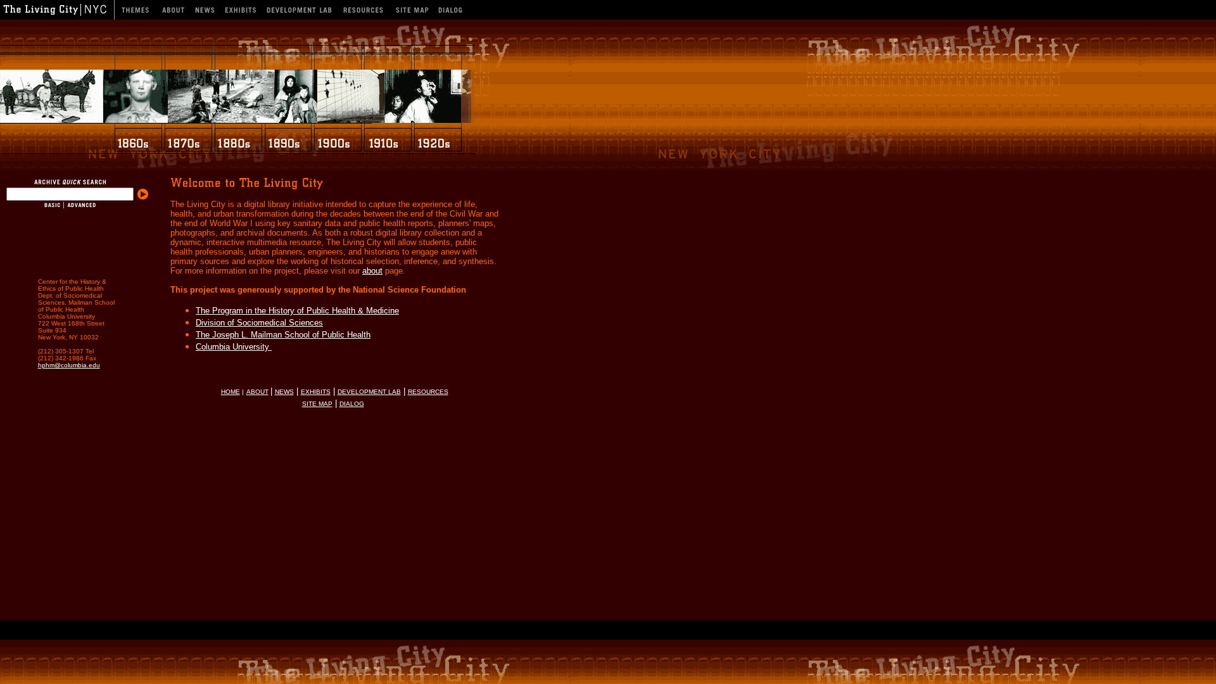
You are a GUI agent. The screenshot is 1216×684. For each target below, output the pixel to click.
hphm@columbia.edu (69, 365)
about (372, 271)
